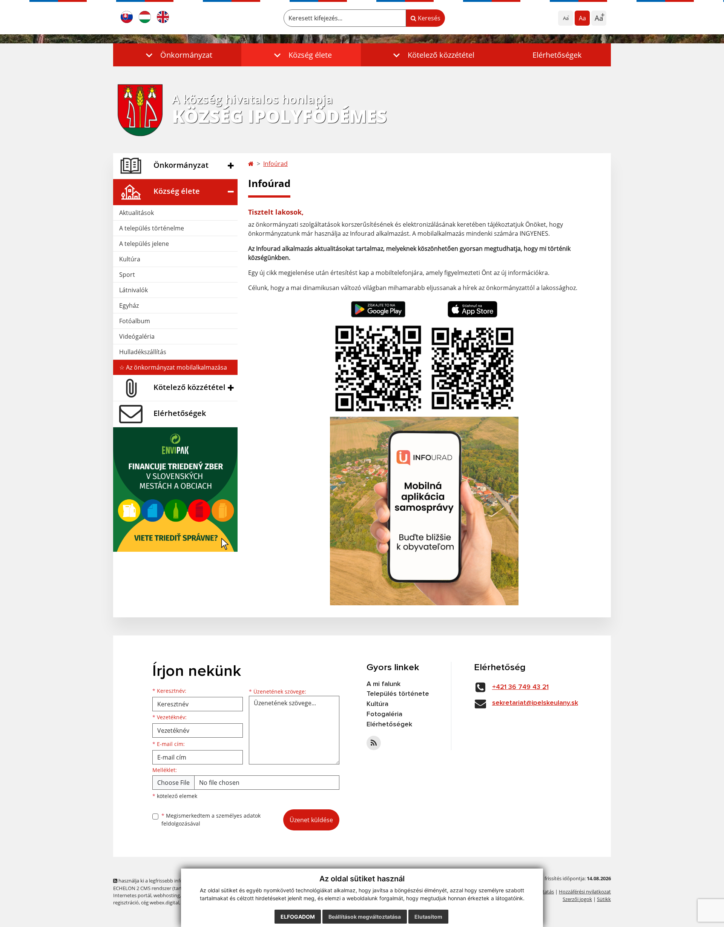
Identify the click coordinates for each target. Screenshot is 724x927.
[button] (177, 54)
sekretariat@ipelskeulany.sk (535, 703)
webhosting (166, 895)
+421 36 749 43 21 (520, 687)
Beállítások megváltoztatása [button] (364, 916)
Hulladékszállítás (142, 352)
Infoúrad (275, 164)
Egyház (129, 305)
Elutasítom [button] (428, 916)
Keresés (428, 18)
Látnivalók (133, 290)
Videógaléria (137, 336)
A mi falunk (383, 684)
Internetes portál (132, 895)
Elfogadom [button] (298, 916)
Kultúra (129, 259)
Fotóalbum (134, 321)
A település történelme (151, 228)
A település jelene (144, 243)
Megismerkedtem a (211, 819)
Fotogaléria (384, 714)
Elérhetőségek (557, 55)
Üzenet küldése (311, 820)
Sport (127, 274)
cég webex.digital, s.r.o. (166, 902)
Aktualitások (136, 213)
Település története (398, 694)
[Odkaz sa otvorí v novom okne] (374, 743)
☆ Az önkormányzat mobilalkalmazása (173, 367)
